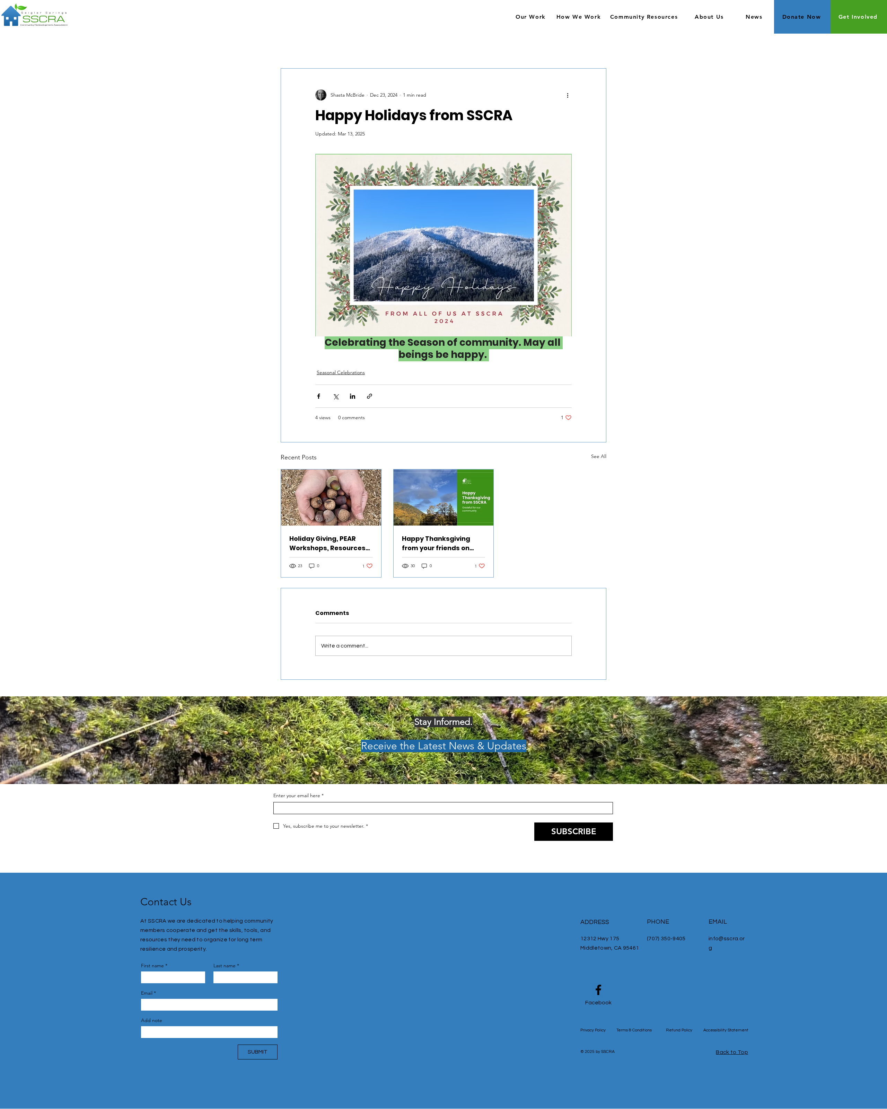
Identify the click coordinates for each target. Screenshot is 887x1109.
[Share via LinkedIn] (352, 396)
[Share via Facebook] (318, 396)
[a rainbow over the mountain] (444, 497)
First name (154, 965)
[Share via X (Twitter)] (335, 396)
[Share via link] (369, 396)
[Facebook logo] (598, 990)
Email (148, 993)
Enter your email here (298, 795)
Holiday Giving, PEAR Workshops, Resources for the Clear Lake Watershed (327, 543)
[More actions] (567, 95)
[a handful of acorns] (331, 497)
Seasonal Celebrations (341, 372)
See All (598, 456)
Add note (151, 1020)
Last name (226, 965)
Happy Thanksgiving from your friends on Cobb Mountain (436, 543)
